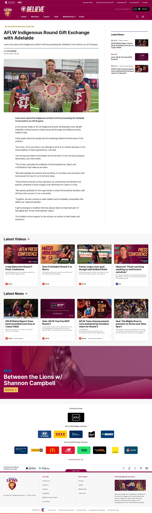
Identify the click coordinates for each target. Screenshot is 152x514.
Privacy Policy (31, 495)
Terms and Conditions (66, 510)
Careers (45, 489)
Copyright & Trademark (97, 510)
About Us (45, 485)
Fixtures (81, 481)
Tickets (145, 2)
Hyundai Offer (88, 2)
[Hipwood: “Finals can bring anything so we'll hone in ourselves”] (131, 265)
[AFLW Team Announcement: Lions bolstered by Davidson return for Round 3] (129, 70)
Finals (81, 17)
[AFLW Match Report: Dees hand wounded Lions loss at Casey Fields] (129, 44)
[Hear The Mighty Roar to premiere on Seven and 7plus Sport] (131, 320)
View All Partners (75, 459)
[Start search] (137, 16)
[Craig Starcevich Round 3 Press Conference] (21, 265)
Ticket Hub (82, 493)
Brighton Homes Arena (104, 2)
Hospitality (120, 2)
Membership (68, 17)
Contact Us (46, 481)
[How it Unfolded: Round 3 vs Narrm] (58, 265)
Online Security (113, 510)
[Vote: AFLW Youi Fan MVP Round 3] (129, 57)
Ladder (80, 485)
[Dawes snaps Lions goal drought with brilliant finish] (94, 265)
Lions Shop (133, 2)
